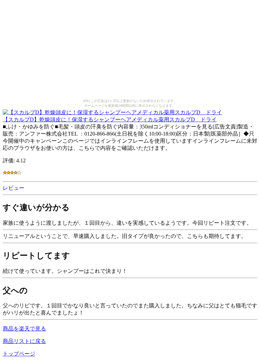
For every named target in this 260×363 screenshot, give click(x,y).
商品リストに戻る (24, 341)
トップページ (19, 354)
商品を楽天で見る (24, 328)
